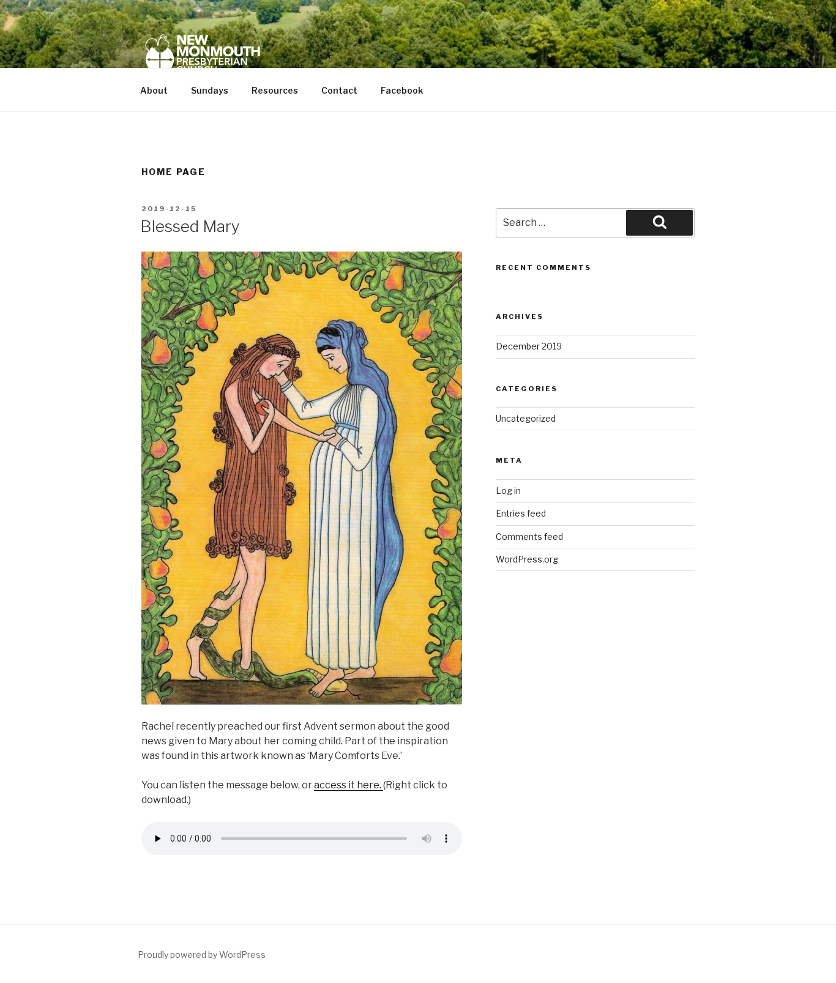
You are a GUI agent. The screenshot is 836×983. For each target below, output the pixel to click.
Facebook (402, 90)
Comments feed (529, 536)
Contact (339, 90)
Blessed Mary (190, 226)
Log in (508, 490)
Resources (275, 90)
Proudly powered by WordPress (202, 954)
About (154, 90)
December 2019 (529, 346)
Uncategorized (526, 418)
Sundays (209, 90)
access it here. (348, 785)
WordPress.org (527, 559)
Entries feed (521, 513)
